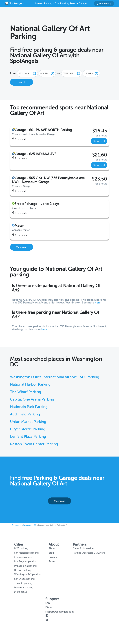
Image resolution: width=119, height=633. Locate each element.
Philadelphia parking (25, 565)
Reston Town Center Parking (34, 444)
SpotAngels (16, 525)
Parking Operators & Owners (89, 552)
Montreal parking (23, 587)
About (52, 548)
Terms (52, 561)
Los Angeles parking (25, 561)
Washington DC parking (27, 574)
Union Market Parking (28, 422)
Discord (49, 607)
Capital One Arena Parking (32, 399)
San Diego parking (24, 578)
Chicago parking (23, 557)
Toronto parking (23, 583)
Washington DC (29, 525)
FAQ (47, 603)
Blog (51, 552)
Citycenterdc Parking (27, 429)
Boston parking (22, 570)
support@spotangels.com (59, 611)
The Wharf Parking (25, 392)
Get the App (105, 3)
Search (21, 82)
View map (21, 247)
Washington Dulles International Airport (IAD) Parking (54, 377)
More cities (20, 592)
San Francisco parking (26, 552)
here (98, 302)
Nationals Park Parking (29, 407)
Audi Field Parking (25, 414)
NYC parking (21, 548)
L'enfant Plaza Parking (28, 437)
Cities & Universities (84, 548)
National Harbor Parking (30, 384)
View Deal (99, 141)
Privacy (53, 557)
